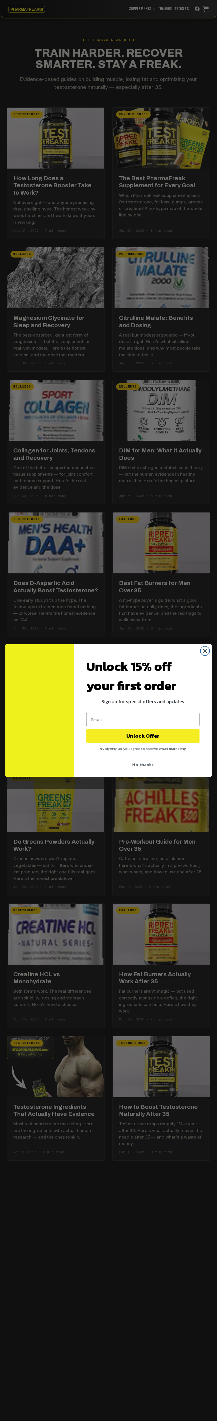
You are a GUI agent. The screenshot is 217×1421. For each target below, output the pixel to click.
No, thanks (142, 764)
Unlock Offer (142, 736)
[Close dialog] (205, 651)
